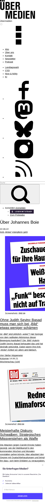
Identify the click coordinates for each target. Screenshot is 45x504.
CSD (7, 70)
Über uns (9, 52)
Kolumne (4, 358)
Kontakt (8, 55)
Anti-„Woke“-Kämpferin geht (14, 232)
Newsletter (10, 59)
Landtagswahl (12, 67)
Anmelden (21, 208)
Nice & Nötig (11, 73)
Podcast (9, 62)
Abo (7, 49)
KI (6, 77)
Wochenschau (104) (10, 362)
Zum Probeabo (17, 215)
